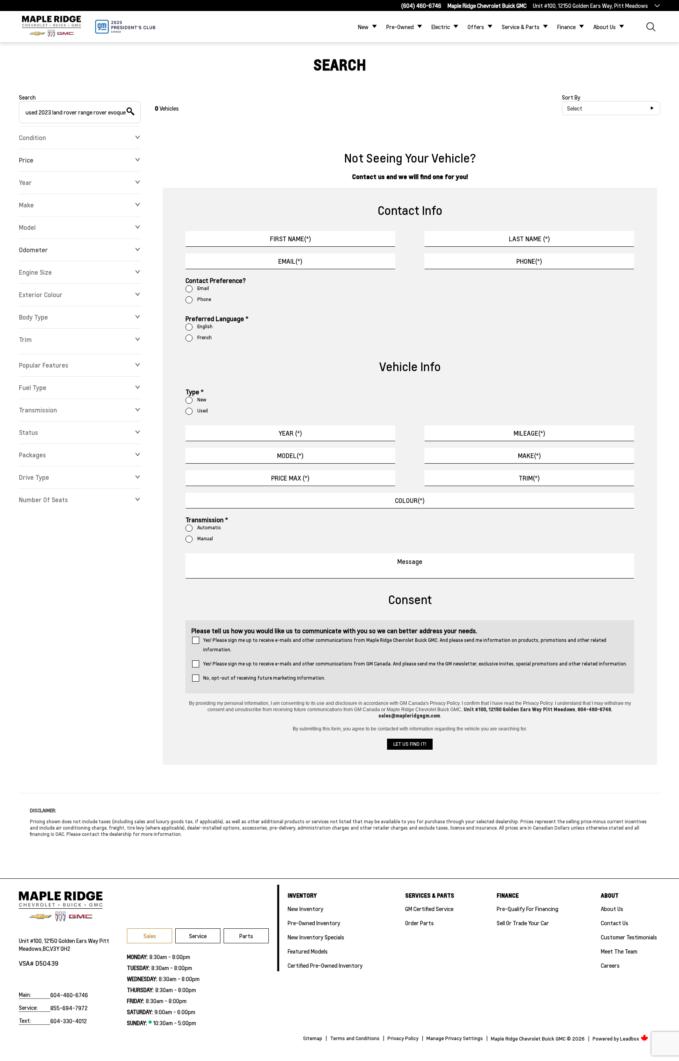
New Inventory (305, 908)
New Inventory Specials (316, 937)
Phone (204, 299)
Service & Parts (521, 26)
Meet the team (619, 951)
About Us (604, 26)
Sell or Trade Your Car (523, 922)
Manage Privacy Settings (454, 1038)
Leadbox (630, 1038)
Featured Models (308, 951)
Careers (610, 965)
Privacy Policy (402, 1038)
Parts (246, 935)
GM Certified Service (429, 908)
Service (198, 935)
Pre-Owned (400, 26)
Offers (476, 26)
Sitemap (312, 1038)
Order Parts (419, 922)
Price (26, 160)
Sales (149, 935)
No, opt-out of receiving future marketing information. (264, 678)
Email (203, 288)
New (363, 26)
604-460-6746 (69, 994)
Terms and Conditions (355, 1038)
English (205, 326)
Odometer (33, 250)
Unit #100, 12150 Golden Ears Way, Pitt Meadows (590, 5)
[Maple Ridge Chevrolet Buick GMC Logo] (51, 26)
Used (202, 411)
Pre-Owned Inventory (314, 922)
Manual (205, 539)
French (204, 337)
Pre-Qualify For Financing (527, 908)
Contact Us (614, 922)
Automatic (209, 527)
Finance (566, 26)
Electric (440, 26)
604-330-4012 (68, 1020)
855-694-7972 (69, 1007)
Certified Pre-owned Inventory (325, 965)
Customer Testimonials (629, 937)
